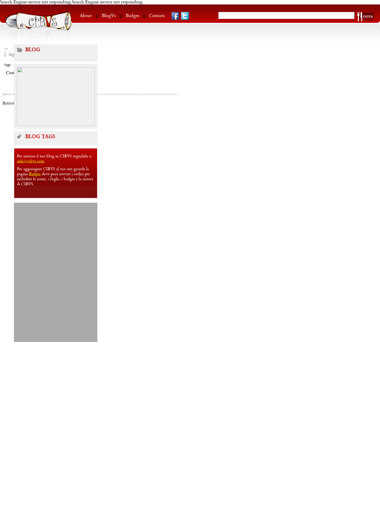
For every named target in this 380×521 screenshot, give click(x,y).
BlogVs (109, 15)
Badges (132, 15)
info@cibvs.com (30, 161)
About (86, 15)
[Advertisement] (55, 237)
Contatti (157, 15)
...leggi (12, 54)
